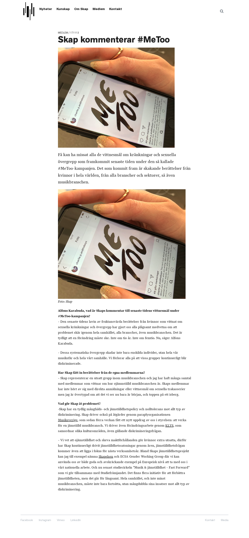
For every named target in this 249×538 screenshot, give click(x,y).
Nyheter (45, 9)
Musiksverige (67, 420)
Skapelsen (106, 457)
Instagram (45, 520)
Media (224, 520)
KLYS (169, 426)
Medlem (99, 9)
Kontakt (115, 9)
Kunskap (63, 9)
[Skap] (28, 11)
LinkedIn (76, 520)
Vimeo (61, 520)
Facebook (27, 520)
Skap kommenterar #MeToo (114, 39)
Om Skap (81, 9)
